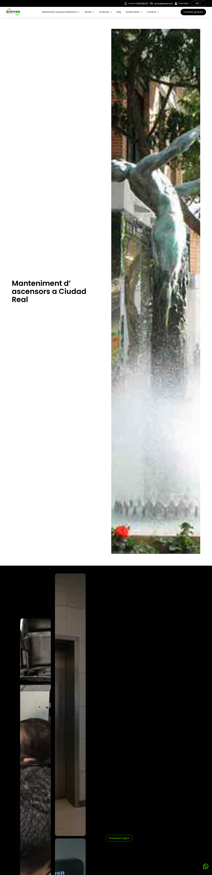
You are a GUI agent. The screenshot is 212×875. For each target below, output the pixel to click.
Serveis (88, 12)
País (197, 3)
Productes (104, 12)
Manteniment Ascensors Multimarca (59, 12)
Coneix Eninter (132, 12)
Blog (119, 12)
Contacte (151, 12)
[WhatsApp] (205, 866)
